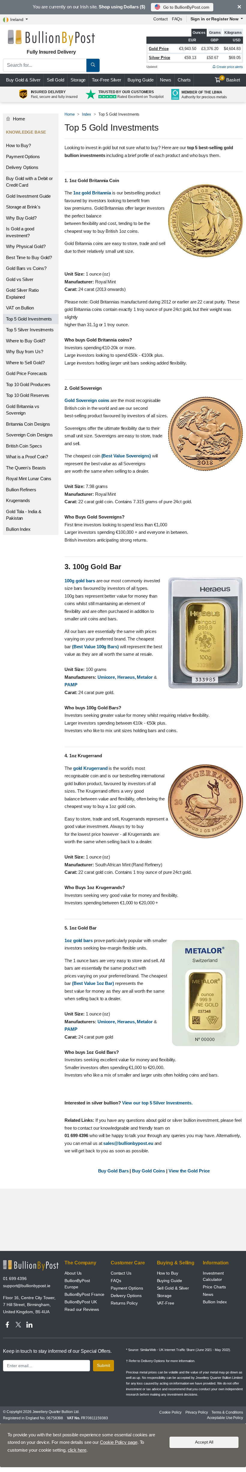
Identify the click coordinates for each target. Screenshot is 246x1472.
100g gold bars (80, 580)
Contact (160, 18)
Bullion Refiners (21, 489)
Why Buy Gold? (21, 217)
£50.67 (212, 57)
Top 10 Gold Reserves (27, 395)
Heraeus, (127, 677)
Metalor (145, 677)
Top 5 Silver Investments (30, 329)
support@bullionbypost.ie (26, 1285)
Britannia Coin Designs (28, 424)
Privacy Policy (196, 1412)
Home (69, 114)
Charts (184, 79)
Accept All (204, 1442)
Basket (230, 79)
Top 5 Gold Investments (29, 318)
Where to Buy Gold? (25, 340)
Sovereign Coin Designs (29, 434)
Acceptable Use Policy (225, 1418)
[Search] (93, 65)
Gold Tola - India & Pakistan (23, 515)
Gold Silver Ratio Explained (22, 294)
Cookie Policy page (118, 1442)
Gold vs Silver (19, 279)
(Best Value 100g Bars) (96, 646)
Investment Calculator (213, 1276)
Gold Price (158, 48)
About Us (73, 1273)
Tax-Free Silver (106, 79)
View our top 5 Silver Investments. (157, 1102)
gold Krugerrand (91, 768)
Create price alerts (229, 67)
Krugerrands (18, 500)
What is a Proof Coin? (27, 456)
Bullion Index (18, 529)
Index (87, 114)
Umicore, (107, 677)
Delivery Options (22, 167)
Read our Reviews (81, 1309)
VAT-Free (165, 1303)
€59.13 (190, 57)
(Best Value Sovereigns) (126, 455)
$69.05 (235, 57)
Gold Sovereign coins (87, 400)
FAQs (177, 18)
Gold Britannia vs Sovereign (22, 410)
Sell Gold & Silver (173, 1288)
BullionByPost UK (80, 1301)
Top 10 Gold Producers (28, 384)
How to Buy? (18, 145)
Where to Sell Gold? (25, 362)
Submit (103, 1365)
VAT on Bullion (20, 307)
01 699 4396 (15, 1278)
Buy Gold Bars (114, 1170)
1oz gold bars (79, 940)
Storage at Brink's (23, 206)
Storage (78, 79)
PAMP (70, 684)
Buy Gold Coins (149, 1170)
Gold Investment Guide (28, 196)
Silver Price (159, 57)
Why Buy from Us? (24, 351)
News (165, 79)
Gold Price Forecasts (26, 373)
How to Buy (167, 1273)
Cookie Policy (170, 1412)
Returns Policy (124, 1303)
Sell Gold (55, 79)
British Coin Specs (24, 445)
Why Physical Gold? (26, 246)
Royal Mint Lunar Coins (28, 478)
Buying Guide (141, 79)
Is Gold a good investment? (20, 232)
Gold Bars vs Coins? (26, 268)
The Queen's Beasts (26, 467)
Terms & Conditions (227, 1412)
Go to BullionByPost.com (186, 7)
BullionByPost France (84, 1294)
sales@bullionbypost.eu (128, 1143)
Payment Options (23, 156)
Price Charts (214, 1286)
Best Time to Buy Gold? (29, 257)
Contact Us (121, 1273)
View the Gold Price (189, 1170)
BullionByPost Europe (77, 1283)
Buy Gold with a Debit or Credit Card (29, 182)
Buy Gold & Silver (23, 79)
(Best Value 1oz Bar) (93, 983)
